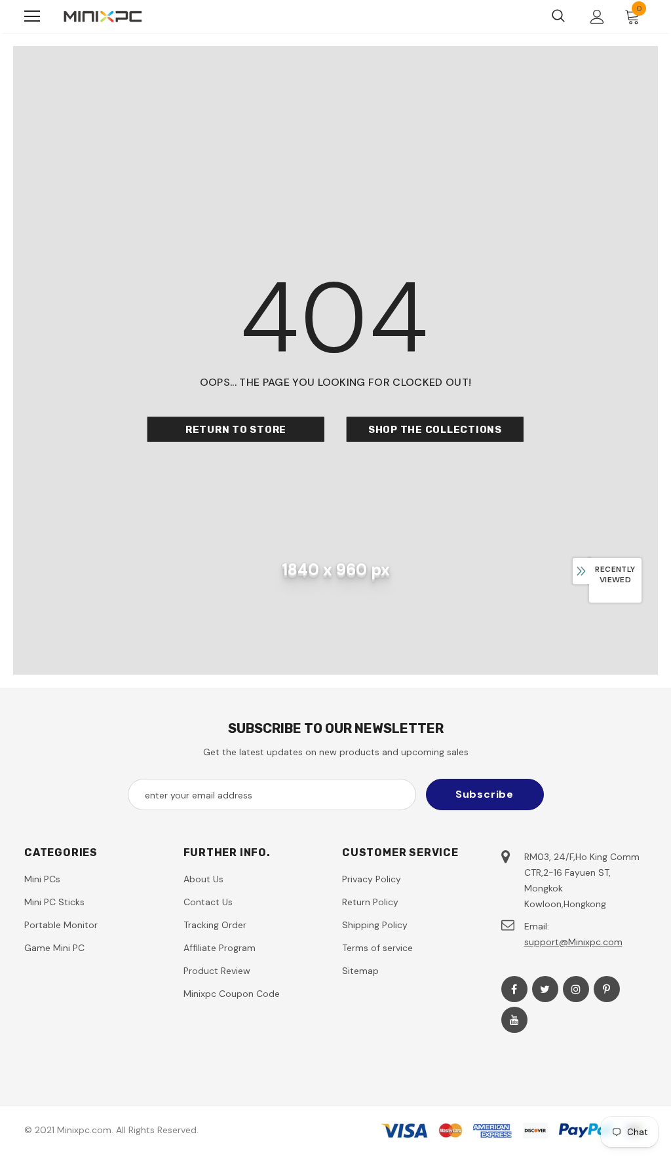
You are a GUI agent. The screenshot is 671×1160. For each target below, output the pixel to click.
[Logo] (103, 16)
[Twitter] (545, 989)
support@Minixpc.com (573, 942)
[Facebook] (514, 989)
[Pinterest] (607, 989)
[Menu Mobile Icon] (32, 16)
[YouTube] (514, 1020)
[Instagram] (576, 989)
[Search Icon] (558, 16)
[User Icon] (597, 17)
